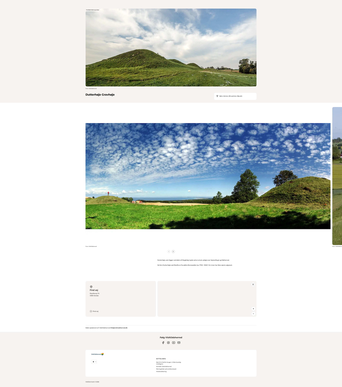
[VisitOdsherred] (97, 354)
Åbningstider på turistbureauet (166, 369)
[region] (206, 299)
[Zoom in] (253, 309)
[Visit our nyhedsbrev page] (178, 342)
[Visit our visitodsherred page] (163, 342)
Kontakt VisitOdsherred (164, 366)
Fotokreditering (161, 371)
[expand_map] (253, 284)
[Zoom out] (253, 314)
